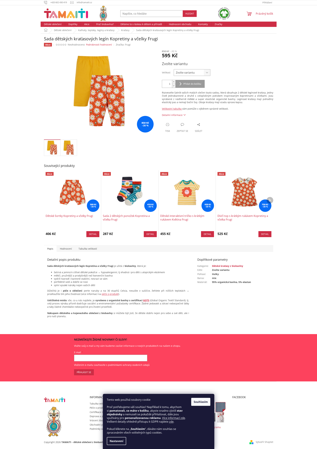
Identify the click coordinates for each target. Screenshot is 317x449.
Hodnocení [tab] (66, 248)
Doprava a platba (99, 416)
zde (171, 421)
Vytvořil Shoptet (264, 442)
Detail (93, 234)
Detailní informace (172, 115)
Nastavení (116, 441)
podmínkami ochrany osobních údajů (129, 364)
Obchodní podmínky (101, 424)
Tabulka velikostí (99, 403)
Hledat (189, 13)
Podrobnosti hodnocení (99, 44)
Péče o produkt (98, 407)
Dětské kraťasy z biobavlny (227, 266)
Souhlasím (201, 402)
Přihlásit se (84, 372)
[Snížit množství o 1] (173, 86)
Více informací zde (173, 418)
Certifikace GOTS (99, 412)
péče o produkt (110, 294)
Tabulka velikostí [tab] (88, 248)
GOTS (146, 300)
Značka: (123, 44)
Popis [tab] (50, 248)
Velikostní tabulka (172, 108)
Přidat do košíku (192, 83)
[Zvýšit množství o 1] (173, 82)
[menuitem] (53, 24)
